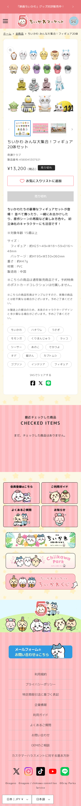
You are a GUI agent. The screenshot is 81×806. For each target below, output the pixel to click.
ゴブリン (16, 364)
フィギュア (61, 364)
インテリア (38, 364)
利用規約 (41, 674)
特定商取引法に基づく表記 (40, 694)
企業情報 (41, 705)
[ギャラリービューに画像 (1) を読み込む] (22, 128)
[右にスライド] (72, 129)
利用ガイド (40, 715)
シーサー (16, 347)
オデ (13, 355)
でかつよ (54, 347)
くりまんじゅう (40, 338)
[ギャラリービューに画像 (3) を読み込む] (58, 128)
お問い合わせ (41, 735)
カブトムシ (50, 355)
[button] (5, 21)
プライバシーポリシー (40, 684)
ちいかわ (16, 330)
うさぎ (56, 330)
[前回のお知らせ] (8, 6)
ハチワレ (36, 330)
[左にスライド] (9, 129)
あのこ (35, 347)
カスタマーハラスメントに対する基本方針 (40, 755)
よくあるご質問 (40, 725)
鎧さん (30, 355)
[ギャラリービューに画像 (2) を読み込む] (40, 128)
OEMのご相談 (40, 745)
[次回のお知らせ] (73, 6)
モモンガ (16, 338)
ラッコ (64, 338)
